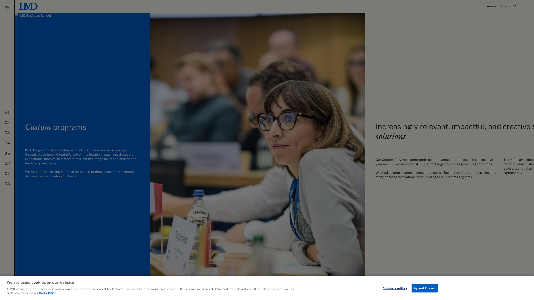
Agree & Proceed (424, 288)
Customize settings (395, 288)
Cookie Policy (47, 293)
